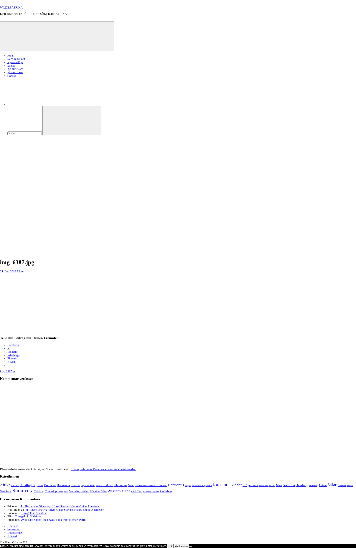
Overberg (302, 485)
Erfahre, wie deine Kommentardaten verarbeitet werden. (103, 469)
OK (170, 546)
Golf (165, 486)
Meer (279, 485)
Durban (99, 486)
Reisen (323, 485)
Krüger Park (250, 485)
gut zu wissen (15, 68)
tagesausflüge (15, 62)
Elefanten (120, 485)
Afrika (5, 485)
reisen (10, 55)
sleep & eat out (16, 58)
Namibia (289, 485)
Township (51, 491)
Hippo (188, 485)
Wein (104, 491)
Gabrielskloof (141, 485)
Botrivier (50, 485)
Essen (131, 485)
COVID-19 (75, 486)
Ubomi (60, 492)
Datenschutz (14, 532)
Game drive (155, 485)
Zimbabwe (166, 491)
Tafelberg (39, 491)
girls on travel (15, 72)
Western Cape (118, 491)
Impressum (13, 529)
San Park (5, 491)
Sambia (350, 485)
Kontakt (12, 536)
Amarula (15, 485)
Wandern (95, 491)
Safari (332, 484)
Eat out (108, 485)
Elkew (20, 271)
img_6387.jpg (8, 371)
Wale (66, 491)
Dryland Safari (88, 485)
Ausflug (26, 485)
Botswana (63, 485)
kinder (11, 65)
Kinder (236, 485)
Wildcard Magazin (151, 492)
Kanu (209, 485)
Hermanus (176, 485)
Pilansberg (313, 485)
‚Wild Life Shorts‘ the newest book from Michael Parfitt (53, 519)
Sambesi (342, 485)
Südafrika (23, 490)
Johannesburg (199, 485)
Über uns (12, 526)
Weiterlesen (181, 546)
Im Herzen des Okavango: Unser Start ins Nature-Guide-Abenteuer (60, 506)
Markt (272, 485)
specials (12, 75)
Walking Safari (79, 491)
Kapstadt (221, 484)
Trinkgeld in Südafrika (34, 513)
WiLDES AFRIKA (11, 7)
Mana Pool (263, 485)
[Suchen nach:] (24, 133)
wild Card (136, 491)
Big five (37, 485)
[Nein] (190, 546)
